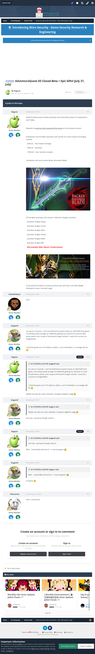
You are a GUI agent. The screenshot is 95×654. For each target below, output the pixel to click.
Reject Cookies (86, 646)
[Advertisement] (47, 61)
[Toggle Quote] (29, 364)
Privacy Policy (47, 632)
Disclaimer (59, 632)
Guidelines (9, 651)
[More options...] (88, 111)
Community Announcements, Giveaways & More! (47, 40)
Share (69, 92)
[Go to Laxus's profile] (10, 606)
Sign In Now (67, 554)
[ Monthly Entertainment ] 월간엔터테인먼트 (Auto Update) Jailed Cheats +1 (58, 597)
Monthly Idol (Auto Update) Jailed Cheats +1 (21, 596)
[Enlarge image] (58, 189)
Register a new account (28, 554)
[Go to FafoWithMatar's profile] (14, 304)
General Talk (28, 93)
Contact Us (69, 632)
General (10, 81)
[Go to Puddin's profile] (83, 606)
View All (47, 613)
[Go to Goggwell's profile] (14, 335)
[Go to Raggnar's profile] (7, 92)
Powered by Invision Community (47, 634)
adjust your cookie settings (40, 649)
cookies (19, 644)
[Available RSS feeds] (90, 620)
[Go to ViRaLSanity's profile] (14, 504)
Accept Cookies (69, 646)
